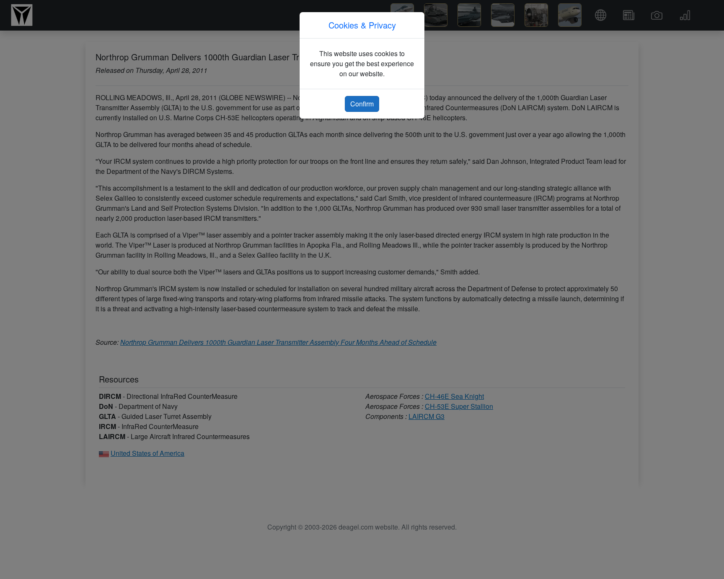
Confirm (362, 104)
